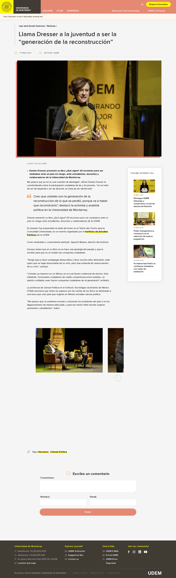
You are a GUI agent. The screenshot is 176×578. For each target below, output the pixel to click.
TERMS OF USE (114, 573)
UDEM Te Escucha (76, 551)
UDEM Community (156, 11)
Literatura (43, 452)
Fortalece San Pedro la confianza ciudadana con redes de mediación (144, 268)
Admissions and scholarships (125, 11)
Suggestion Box (75, 555)
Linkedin (139, 552)
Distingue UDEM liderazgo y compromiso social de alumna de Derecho (144, 202)
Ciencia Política (58, 452)
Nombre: (45, 497)
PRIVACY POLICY (97, 573)
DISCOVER (48, 11)
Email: (93, 497)
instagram (134, 552)
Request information (158, 4)
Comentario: (47, 478)
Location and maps (27, 563)
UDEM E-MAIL (112, 551)
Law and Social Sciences (32, 26)
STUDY (60, 11)
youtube (145, 552)
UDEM (20, 7)
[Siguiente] (118, 378)
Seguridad (111, 563)
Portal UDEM (112, 555)
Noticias (51, 26)
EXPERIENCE (73, 11)
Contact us (73, 559)
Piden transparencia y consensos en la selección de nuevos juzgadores (144, 235)
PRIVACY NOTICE (80, 573)
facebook (128, 552)
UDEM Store (112, 559)
